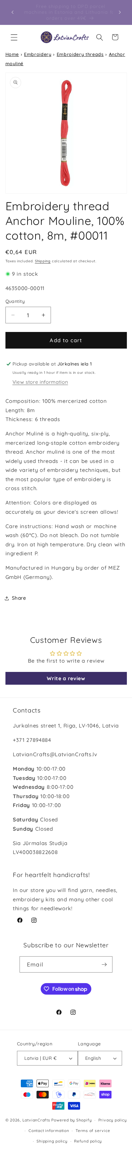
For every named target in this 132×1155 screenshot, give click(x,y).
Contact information (49, 1130)
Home (12, 54)
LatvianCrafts (36, 1120)
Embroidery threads (80, 54)
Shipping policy (52, 1141)
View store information (40, 382)
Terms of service (93, 1130)
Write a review (66, 678)
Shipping (43, 261)
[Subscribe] (104, 964)
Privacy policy (112, 1120)
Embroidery (38, 54)
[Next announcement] (120, 12)
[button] (14, 37)
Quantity (15, 301)
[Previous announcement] (12, 12)
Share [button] (19, 598)
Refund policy (88, 1141)
